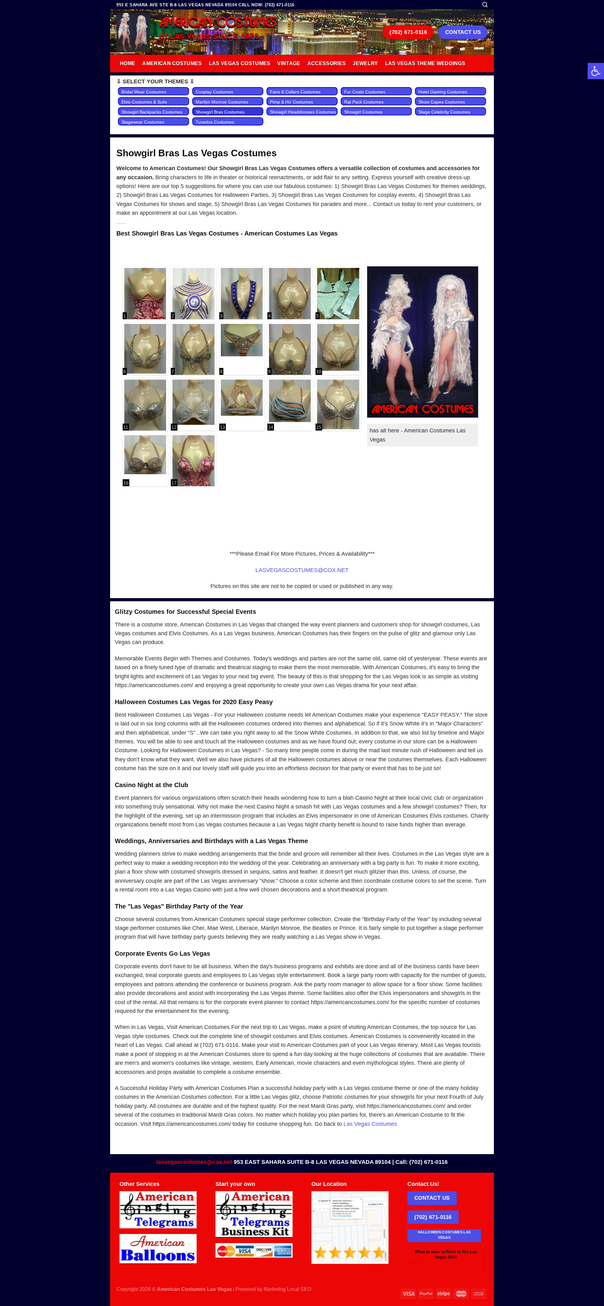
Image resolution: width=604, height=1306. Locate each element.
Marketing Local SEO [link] (287, 1289)
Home (127, 63)
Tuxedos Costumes (215, 122)
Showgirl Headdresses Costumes (303, 111)
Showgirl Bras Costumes (220, 111)
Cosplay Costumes (214, 91)
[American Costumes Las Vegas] (133, 32)
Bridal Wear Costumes (143, 91)
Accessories (326, 63)
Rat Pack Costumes (363, 101)
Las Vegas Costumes (240, 63)
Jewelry (365, 63)
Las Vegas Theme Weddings (425, 63)
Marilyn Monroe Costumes (222, 101)
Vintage (288, 63)
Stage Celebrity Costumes (444, 111)
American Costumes (172, 63)
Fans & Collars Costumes (295, 91)
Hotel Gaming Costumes (442, 91)
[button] (596, 71)
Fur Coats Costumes (364, 91)
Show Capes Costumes (441, 101)
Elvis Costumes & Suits (144, 101)
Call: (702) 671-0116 (421, 1162)
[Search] (485, 4)
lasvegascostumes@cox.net (194, 1162)
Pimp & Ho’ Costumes (291, 101)
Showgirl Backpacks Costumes (151, 111)
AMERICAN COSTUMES (218, 22)
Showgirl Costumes (363, 111)
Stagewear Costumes (142, 122)
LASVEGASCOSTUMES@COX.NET (302, 570)
